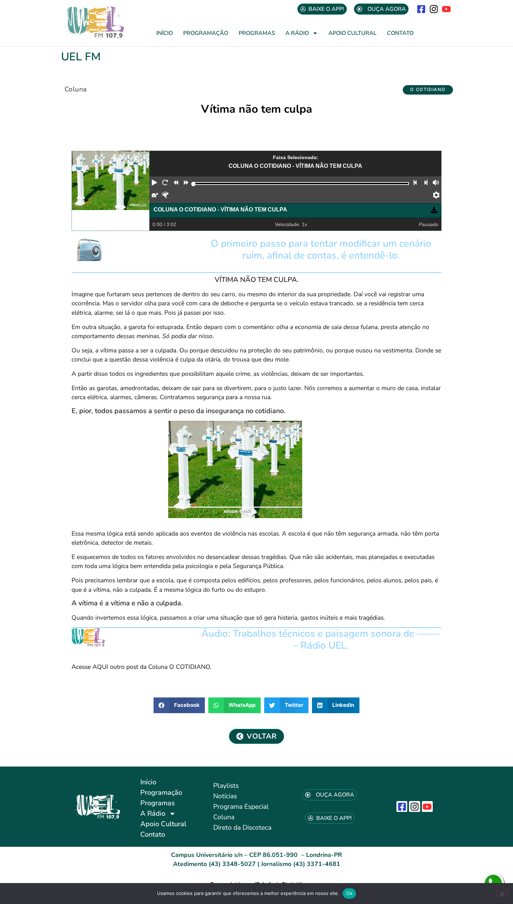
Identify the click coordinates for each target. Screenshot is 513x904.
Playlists (226, 785)
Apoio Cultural (352, 33)
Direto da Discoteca (242, 827)
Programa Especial (241, 806)
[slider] (193, 184)
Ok (349, 893)
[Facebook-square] (421, 8)
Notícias (225, 796)
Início (164, 33)
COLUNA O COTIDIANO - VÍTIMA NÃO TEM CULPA (220, 209)
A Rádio (297, 33)
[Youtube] (446, 8)
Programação (205, 33)
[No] (502, 893)
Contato (400, 33)
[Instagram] (434, 8)
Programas (257, 33)
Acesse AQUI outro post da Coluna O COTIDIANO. (141, 667)
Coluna (76, 89)
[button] (428, 90)
